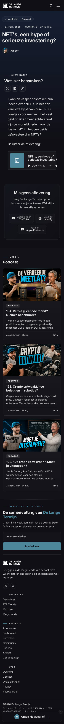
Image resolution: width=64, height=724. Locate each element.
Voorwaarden (10, 691)
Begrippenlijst (11, 657)
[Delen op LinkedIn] (15, 88)
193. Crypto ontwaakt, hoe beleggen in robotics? (25, 388)
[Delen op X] (7, 88)
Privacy (7, 686)
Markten (8, 609)
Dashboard (9, 633)
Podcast (26, 19)
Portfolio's (8, 638)
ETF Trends (9, 604)
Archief (7, 652)
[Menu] (58, 6)
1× (50, 166)
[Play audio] (29, 165)
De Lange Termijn (21, 704)
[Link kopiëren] (22, 88)
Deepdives (9, 599)
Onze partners (11, 681)
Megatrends (10, 614)
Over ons (8, 671)
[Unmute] (56, 166)
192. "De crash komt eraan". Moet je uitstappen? (30, 463)
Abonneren (9, 628)
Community (9, 642)
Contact (7, 676)
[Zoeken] (51, 6)
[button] (32, 717)
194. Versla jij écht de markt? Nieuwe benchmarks (27, 313)
